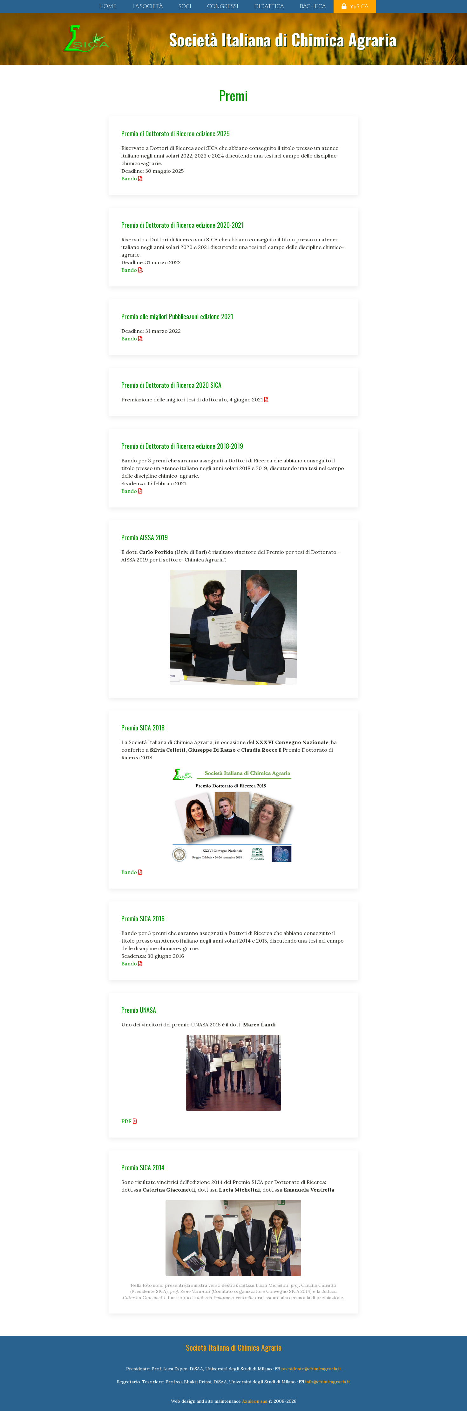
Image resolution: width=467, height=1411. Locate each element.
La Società (147, 6)
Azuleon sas (254, 1401)
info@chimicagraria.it (327, 1382)
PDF (127, 1121)
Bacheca (313, 6)
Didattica (269, 6)
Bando (129, 178)
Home (108, 6)
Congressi (222, 6)
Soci (185, 6)
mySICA (358, 6)
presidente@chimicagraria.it (311, 1369)
